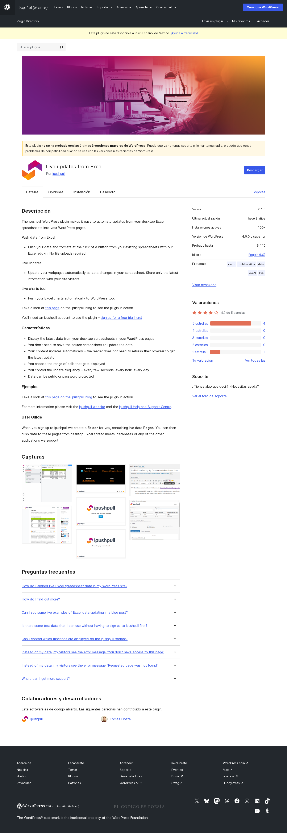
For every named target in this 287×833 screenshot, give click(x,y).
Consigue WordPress (263, 7)
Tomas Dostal (120, 719)
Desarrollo (108, 192)
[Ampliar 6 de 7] (174, 470)
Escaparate (76, 763)
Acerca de (24, 763)
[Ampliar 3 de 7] (120, 470)
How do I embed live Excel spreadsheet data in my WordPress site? (74, 586)
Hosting (22, 776)
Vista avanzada (204, 285)
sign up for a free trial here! (121, 317)
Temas (73, 770)
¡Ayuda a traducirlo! (184, 33)
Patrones (74, 783)
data (261, 264)
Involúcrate (179, 763)
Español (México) (68, 806)
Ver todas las (255, 360)
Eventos (177, 770)
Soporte (259, 192)
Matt (228, 770)
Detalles (32, 192)
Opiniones (55, 192)
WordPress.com (235, 763)
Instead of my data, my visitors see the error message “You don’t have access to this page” (93, 652)
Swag (177, 783)
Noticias (22, 770)
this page (52, 308)
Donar (177, 776)
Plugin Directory (28, 21)
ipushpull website (92, 407)
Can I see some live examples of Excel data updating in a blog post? (75, 613)
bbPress (230, 776)
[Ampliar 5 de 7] (120, 535)
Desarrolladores (131, 776)
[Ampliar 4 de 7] (120, 502)
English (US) (257, 254)
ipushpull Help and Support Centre (145, 407)
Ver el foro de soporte (209, 396)
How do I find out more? (41, 599)
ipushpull (59, 173)
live (261, 273)
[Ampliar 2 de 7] (67, 511)
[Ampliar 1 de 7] (67, 470)
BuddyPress (233, 783)
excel (252, 273)
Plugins (73, 776)
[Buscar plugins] (61, 47)
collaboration (246, 264)
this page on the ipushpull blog (68, 397)
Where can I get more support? (46, 679)
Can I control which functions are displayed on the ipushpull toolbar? (75, 639)
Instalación (81, 192)
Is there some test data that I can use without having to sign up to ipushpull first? (84, 626)
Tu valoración (202, 360)
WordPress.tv (131, 783)
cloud (231, 264)
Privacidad (24, 783)
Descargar (255, 170)
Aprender (126, 763)
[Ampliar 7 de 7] (174, 505)
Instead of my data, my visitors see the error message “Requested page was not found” (90, 665)
